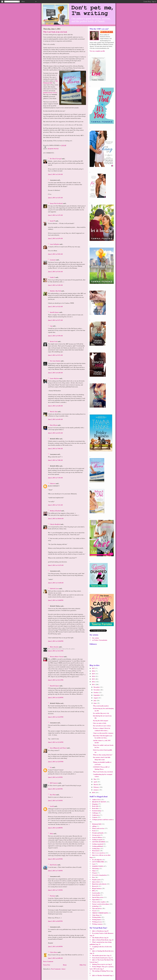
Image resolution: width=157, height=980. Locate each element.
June (95, 703)
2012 (93, 682)
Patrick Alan (54, 411)
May (95, 779)
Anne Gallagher (55, 244)
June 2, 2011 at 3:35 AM (55, 215)
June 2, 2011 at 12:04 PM (55, 641)
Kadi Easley (53, 865)
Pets (93, 877)
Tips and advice (97, 908)
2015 (93, 674)
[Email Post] (64, 147)
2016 (93, 671)
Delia (52, 833)
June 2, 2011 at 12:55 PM (55, 762)
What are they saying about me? (102, 755)
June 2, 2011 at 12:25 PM (55, 717)
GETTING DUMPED (98, 842)
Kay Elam (53, 795)
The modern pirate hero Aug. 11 (102, 955)
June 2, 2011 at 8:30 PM (55, 946)
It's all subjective (97, 860)
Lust (93, 864)
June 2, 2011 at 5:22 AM (55, 306)
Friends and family (98, 833)
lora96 (52, 806)
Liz (51, 767)
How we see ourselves (98, 853)
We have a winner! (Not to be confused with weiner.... (101, 729)
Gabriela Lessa (54, 588)
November (97, 690)
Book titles (95, 808)
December (97, 687)
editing (94, 826)
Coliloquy (95, 813)
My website (95, 638)
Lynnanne (53, 260)
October (96, 692)
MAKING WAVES (53, 149)
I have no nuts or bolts (99, 723)
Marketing (95, 868)
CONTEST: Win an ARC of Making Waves (101, 768)
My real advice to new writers (102, 726)
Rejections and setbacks (99, 884)
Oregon (94, 873)
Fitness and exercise (98, 828)
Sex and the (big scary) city (101, 713)
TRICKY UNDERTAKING (100, 913)
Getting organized (97, 844)
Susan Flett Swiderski (56, 203)
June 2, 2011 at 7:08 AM (55, 460)
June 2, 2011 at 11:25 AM (55, 565)
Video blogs (96, 915)
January (96, 790)
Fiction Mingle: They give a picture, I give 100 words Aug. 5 (102, 967)
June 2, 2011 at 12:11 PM (55, 651)
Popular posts (96, 879)
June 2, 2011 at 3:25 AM (55, 198)
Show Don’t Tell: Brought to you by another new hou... (102, 737)
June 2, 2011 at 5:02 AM (55, 254)
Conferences (96, 815)
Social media (96, 893)
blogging (95, 804)
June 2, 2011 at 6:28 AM (55, 373)
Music (94, 871)
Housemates (96, 851)
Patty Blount (54, 425)
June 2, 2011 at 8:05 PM (55, 921)
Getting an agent (97, 839)
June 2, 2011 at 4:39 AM (55, 238)
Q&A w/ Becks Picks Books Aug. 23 (102, 940)
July (95, 700)
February (97, 787)
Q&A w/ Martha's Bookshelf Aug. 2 (102, 975)
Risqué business (97, 888)
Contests (95, 817)
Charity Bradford (55, 524)
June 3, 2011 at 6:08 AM (55, 958)
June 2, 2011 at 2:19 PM (55, 777)
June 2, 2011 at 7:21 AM (55, 505)
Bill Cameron (54, 783)
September (97, 695)
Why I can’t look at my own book (55, 32)
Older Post (83, 965)
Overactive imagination (99, 875)
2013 (93, 679)
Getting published (97, 846)
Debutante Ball (96, 824)
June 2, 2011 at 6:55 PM (55, 859)
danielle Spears (54, 312)
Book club (95, 806)
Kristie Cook (54, 341)
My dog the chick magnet (100, 720)
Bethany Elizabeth (55, 511)
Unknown (53, 483)
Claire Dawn (54, 952)
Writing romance (97, 924)
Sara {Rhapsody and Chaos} (58, 748)
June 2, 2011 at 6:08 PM (55, 828)
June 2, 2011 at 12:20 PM (55, 697)
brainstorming (96, 811)
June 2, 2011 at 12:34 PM (55, 742)
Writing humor (97, 919)
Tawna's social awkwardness (100, 904)
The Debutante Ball (50, 82)
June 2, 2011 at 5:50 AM (55, 336)
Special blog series (98, 897)
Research (95, 886)
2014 (93, 676)
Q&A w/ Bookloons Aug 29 (100, 931)
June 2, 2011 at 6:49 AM (55, 419)
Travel (94, 911)
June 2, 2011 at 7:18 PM (55, 871)
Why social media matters (101, 706)
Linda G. (52, 277)
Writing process (97, 922)
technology (95, 906)
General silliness (97, 837)
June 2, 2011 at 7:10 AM (55, 478)
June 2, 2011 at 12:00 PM (55, 600)
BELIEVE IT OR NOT (99, 802)
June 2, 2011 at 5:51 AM (55, 355)
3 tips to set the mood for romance (103, 733)
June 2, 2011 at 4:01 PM (55, 789)
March (96, 784)
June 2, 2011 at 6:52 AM (55, 433)
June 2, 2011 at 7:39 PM (55, 890)
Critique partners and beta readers (102, 819)
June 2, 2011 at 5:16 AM (55, 271)
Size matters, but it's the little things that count (101, 758)
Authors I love (96, 799)
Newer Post (46, 965)
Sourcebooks (96, 895)
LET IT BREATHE (98, 862)
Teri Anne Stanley (55, 361)
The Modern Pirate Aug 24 (100, 938)
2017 (93, 668)
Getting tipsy (96, 848)
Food (93, 831)
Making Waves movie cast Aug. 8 (102, 964)
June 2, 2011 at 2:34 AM (55, 174)
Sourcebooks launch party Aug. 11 (102, 958)
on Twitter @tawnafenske (99, 640)
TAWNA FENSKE (107, 32)
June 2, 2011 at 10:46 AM (55, 518)
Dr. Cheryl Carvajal (56, 159)
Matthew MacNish (55, 291)
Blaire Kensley (54, 647)
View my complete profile (97, 51)
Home (65, 965)
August (96, 698)
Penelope (53, 896)
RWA (94, 891)
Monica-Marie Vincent (57, 657)
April (95, 782)
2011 (93, 684)
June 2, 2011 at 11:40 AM (55, 583)
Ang (51, 326)
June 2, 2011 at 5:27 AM (55, 320)
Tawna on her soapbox (99, 902)
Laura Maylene (54, 378)
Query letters (96, 882)
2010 (93, 792)
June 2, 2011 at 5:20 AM (55, 285)
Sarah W (52, 221)
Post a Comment (48, 961)
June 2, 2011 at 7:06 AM (55, 448)
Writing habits (96, 917)
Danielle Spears (55, 686)
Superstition (96, 899)
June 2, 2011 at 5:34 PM (55, 800)
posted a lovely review (49, 92)
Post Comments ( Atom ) (58, 969)
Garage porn (96, 835)
